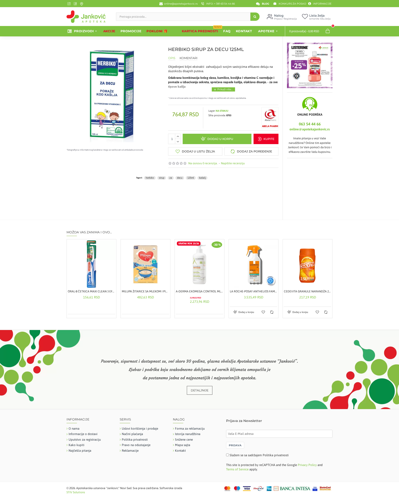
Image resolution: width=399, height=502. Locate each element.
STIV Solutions (75, 492)
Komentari (188, 58)
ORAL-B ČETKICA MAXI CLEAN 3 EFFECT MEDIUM (91, 291)
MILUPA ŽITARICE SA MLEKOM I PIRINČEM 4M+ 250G (145, 291)
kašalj (202, 177)
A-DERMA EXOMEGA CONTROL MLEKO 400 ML (199, 291)
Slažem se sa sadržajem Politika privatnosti (259, 455)
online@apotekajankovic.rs (309, 129)
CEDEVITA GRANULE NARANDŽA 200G (307, 291)
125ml (190, 177)
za (170, 177)
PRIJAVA (235, 445)
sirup (161, 177)
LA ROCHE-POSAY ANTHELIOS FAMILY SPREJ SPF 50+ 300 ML (253, 291)
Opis (171, 58)
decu (179, 177)
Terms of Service (237, 469)
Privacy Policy (307, 465)
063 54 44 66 (310, 124)
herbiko (150, 177)
